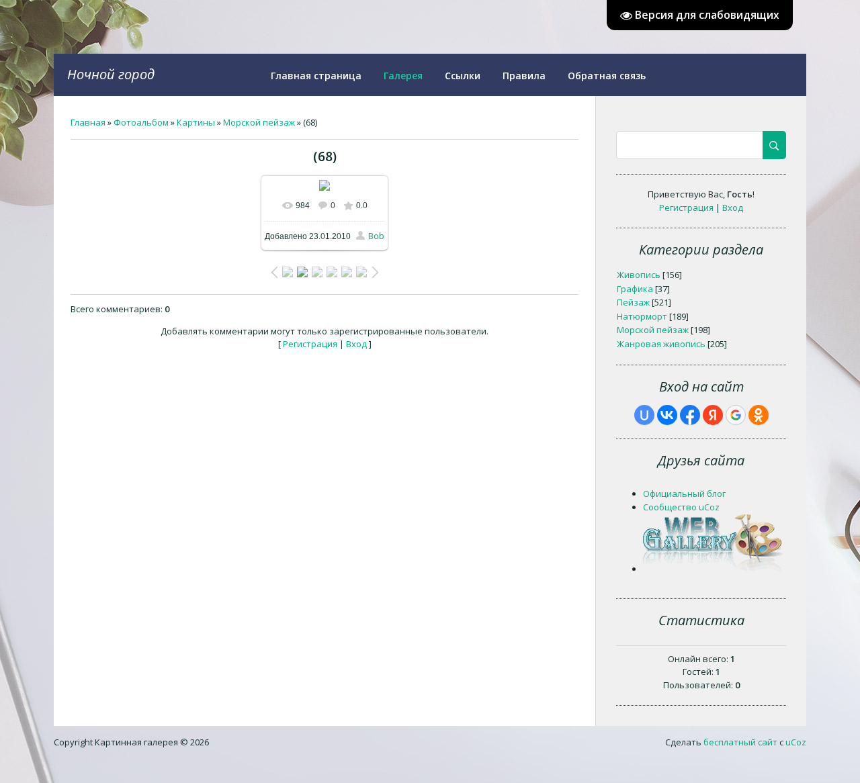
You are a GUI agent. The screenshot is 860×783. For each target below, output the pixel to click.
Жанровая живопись (661, 344)
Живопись (638, 275)
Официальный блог (684, 494)
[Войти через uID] (644, 415)
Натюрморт (642, 316)
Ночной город (111, 74)
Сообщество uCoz (681, 507)
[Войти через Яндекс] (713, 415)
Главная (88, 122)
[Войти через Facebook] (690, 415)
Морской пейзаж (259, 122)
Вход (356, 344)
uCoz (795, 742)
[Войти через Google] (736, 415)
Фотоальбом (141, 122)
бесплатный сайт (740, 742)
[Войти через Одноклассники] (758, 415)
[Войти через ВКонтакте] (667, 415)
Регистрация (310, 344)
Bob (376, 236)
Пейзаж (633, 302)
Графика (635, 289)
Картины (196, 122)
